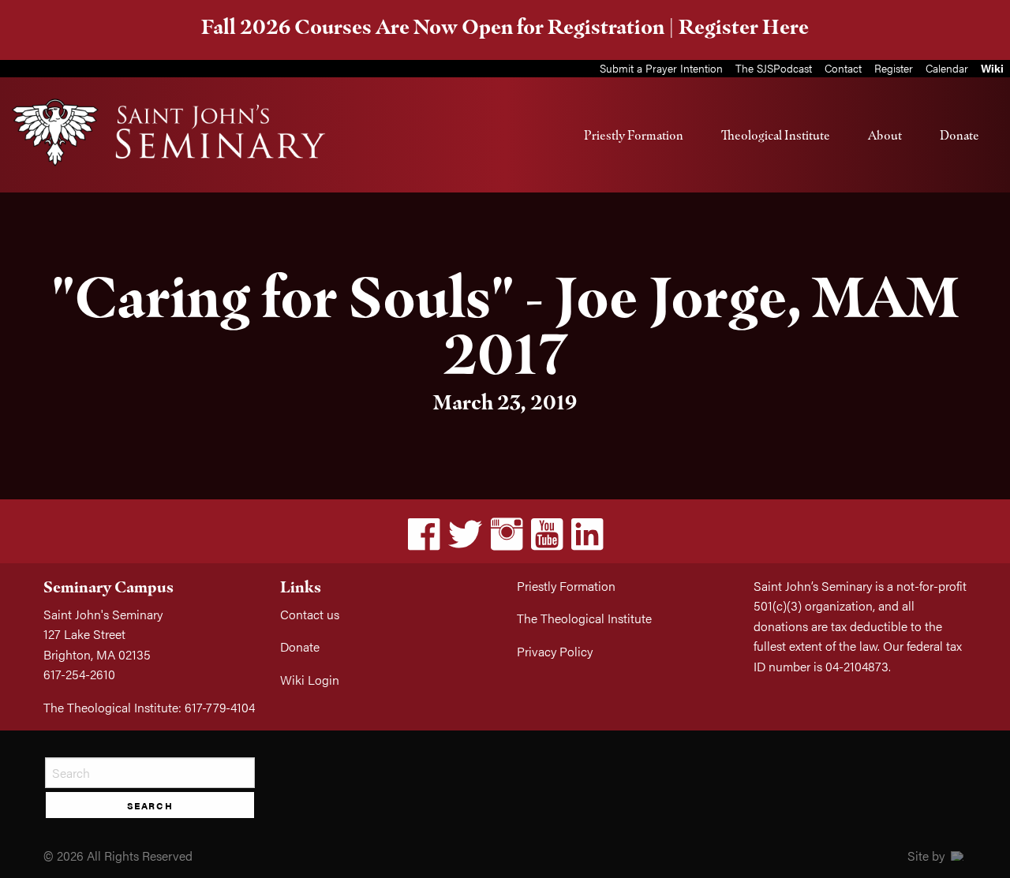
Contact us (309, 614)
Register (893, 68)
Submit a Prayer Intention (661, 68)
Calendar (947, 68)
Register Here (744, 26)
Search (150, 805)
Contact (843, 68)
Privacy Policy (555, 651)
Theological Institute (775, 135)
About (885, 135)
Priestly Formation (633, 135)
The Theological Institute (584, 618)
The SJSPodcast (773, 68)
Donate (959, 135)
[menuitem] (633, 134)
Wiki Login (309, 680)
